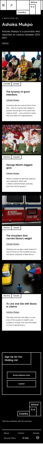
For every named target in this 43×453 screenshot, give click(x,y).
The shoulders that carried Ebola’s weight (19, 237)
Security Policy (10, 438)
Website (5, 43)
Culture (7, 84)
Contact (21, 433)
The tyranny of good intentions (18, 93)
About (6, 433)
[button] (3, 5)
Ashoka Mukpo (12, 100)
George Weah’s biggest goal (19, 166)
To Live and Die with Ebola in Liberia (21, 305)
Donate (36, 433)
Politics (7, 157)
